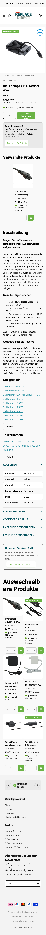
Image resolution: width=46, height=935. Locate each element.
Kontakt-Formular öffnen (21, 564)
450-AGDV (15, 445)
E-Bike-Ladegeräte (13, 843)
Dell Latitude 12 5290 (13, 411)
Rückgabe (9, 812)
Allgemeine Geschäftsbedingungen (23, 912)
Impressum (16, 916)
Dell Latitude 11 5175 (31, 394)
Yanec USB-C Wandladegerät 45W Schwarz (12, 744)
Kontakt (9, 808)
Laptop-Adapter (12, 835)
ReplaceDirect (21, 927)
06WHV (6, 441)
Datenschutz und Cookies (24, 921)
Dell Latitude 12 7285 (13, 419)
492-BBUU (26, 445)
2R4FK (38, 441)
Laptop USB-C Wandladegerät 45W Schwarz (12, 685)
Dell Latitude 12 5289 (13, 407)
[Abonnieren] (38, 883)
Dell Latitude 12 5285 (13, 403)
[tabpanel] (23, 515)
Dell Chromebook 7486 (14, 390)
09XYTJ (14, 441)
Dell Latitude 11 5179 (13, 398)
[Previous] (9, 785)
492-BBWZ (8, 450)
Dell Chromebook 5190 (14, 386)
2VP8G (6, 445)
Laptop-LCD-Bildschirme (16, 847)
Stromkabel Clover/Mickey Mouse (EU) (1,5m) (21, 193)
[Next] (37, 785)
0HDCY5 (22, 441)
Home (7, 76)
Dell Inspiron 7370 (11, 394)
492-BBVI (36, 445)
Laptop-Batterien (13, 831)
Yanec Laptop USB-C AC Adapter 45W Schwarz (31, 744)
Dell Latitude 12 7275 (13, 415)
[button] (5, 15)
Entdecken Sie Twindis (17, 143)
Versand (14, 103)
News (7, 804)
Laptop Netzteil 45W (32, 626)
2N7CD (30, 441)
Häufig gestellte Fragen (16, 816)
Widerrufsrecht (30, 916)
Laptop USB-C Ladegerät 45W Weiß (32, 683)
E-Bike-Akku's (11, 839)
